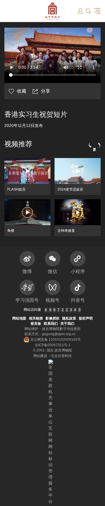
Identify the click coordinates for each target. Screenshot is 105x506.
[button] (88, 11)
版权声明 (86, 318)
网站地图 (19, 318)
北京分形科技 (61, 356)
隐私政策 (69, 318)
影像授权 (53, 318)
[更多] (94, 145)
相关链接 (36, 318)
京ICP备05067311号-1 (53, 345)
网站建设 (40, 356)
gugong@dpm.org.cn (59, 334)
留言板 (36, 324)
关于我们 (67, 324)
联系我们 (51, 324)
